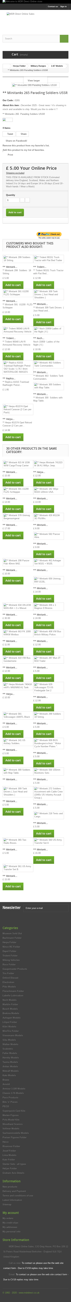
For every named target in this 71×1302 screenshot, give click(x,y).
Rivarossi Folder (11, 1146)
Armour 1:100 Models (14, 1088)
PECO (6, 1106)
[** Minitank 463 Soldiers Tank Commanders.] (48, 364)
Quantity (10, 195)
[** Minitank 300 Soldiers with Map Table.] (48, 386)
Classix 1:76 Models (13, 1093)
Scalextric (8, 1049)
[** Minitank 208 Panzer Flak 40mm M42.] (18, 562)
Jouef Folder (9, 1151)
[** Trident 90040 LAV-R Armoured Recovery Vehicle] (18, 330)
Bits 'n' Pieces (10, 1102)
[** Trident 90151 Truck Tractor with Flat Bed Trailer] (48, 259)
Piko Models (9, 986)
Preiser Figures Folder (15, 1137)
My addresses (10, 1227)
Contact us (53, 6)
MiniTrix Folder (11, 1031)
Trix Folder (8, 973)
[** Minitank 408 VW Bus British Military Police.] (48, 633)
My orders (8, 1218)
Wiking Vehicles (11, 960)
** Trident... (39, 267)
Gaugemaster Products (15, 969)
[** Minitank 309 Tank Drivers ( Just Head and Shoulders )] (48, 294)
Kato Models (9, 1075)
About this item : (11, 105)
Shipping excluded (15, 173)
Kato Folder (9, 1159)
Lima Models (9, 1155)
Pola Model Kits (11, 1119)
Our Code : (8, 100)
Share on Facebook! (16, 141)
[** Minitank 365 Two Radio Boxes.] (18, 841)
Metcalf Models (11, 1071)
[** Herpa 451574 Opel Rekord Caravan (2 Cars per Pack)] (18, 409)
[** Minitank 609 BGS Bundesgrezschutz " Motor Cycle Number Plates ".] (48, 743)
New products (10, 1187)
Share (23, 134)
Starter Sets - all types (14, 1164)
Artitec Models (10, 1066)
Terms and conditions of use (18, 1195)
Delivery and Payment (14, 1191)
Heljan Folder (10, 1168)
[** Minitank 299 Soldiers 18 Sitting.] (18, 259)
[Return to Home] (6, 66)
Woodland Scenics (13, 1124)
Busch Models (10, 1009)
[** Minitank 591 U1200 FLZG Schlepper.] (18, 293)
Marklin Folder (10, 1004)
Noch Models (10, 1000)
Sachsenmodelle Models (16, 1133)
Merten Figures (11, 1115)
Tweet (10, 134)
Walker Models (10, 1044)
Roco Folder (9, 964)
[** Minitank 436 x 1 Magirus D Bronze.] (48, 607)
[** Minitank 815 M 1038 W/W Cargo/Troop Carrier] (18, 464)
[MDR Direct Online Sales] (35, 19)
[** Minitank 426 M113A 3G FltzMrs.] (48, 517)
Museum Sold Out (12, 933)
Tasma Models (10, 1062)
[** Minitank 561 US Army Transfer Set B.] (18, 868)
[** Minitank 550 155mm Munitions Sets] (48, 771)
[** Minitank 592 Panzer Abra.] (48, 536)
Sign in (63, 6)
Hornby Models (11, 1057)
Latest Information (12, 1200)
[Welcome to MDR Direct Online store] (35, 2)
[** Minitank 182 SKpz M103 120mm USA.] (48, 490)
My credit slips (10, 1222)
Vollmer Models (11, 1128)
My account (11, 1213)
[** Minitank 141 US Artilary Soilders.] (18, 742)
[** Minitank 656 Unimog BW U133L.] (48, 580)
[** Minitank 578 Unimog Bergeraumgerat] (18, 517)
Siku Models (9, 1040)
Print (10, 154)
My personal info (12, 1231)
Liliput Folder (10, 1022)
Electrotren (8, 982)
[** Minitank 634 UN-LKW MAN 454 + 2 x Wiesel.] (18, 607)
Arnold (6, 1084)
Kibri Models (9, 1026)
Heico (6, 1142)
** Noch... (38, 338)
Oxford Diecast (10, 978)
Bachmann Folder (12, 938)
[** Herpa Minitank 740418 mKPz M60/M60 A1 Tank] (18, 686)
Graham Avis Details (13, 1173)
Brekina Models (11, 1013)
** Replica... (9, 378)
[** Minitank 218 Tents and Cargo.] (48, 815)
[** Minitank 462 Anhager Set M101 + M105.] (48, 562)
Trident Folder (10, 955)
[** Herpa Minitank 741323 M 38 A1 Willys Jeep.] (48, 464)
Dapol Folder (9, 951)
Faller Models (10, 1053)
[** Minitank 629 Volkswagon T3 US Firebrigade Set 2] (48, 687)
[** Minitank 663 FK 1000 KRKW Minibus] (18, 633)
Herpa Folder (9, 942)
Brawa (6, 1080)
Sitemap (7, 1204)
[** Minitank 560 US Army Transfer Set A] (48, 841)
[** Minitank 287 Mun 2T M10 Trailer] (48, 659)
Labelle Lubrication (13, 995)
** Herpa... (8, 419)
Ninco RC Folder (11, 947)
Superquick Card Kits (14, 1111)
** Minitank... (10, 267)
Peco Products (10, 1097)
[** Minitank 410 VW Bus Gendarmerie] (18, 659)
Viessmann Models (13, 1035)
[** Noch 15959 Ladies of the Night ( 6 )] (48, 330)
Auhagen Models (12, 1017)
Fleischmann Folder (13, 991)
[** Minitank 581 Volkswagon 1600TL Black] (18, 715)
